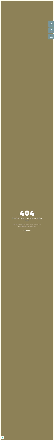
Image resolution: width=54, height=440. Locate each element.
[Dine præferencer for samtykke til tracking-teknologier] (2, 437)
